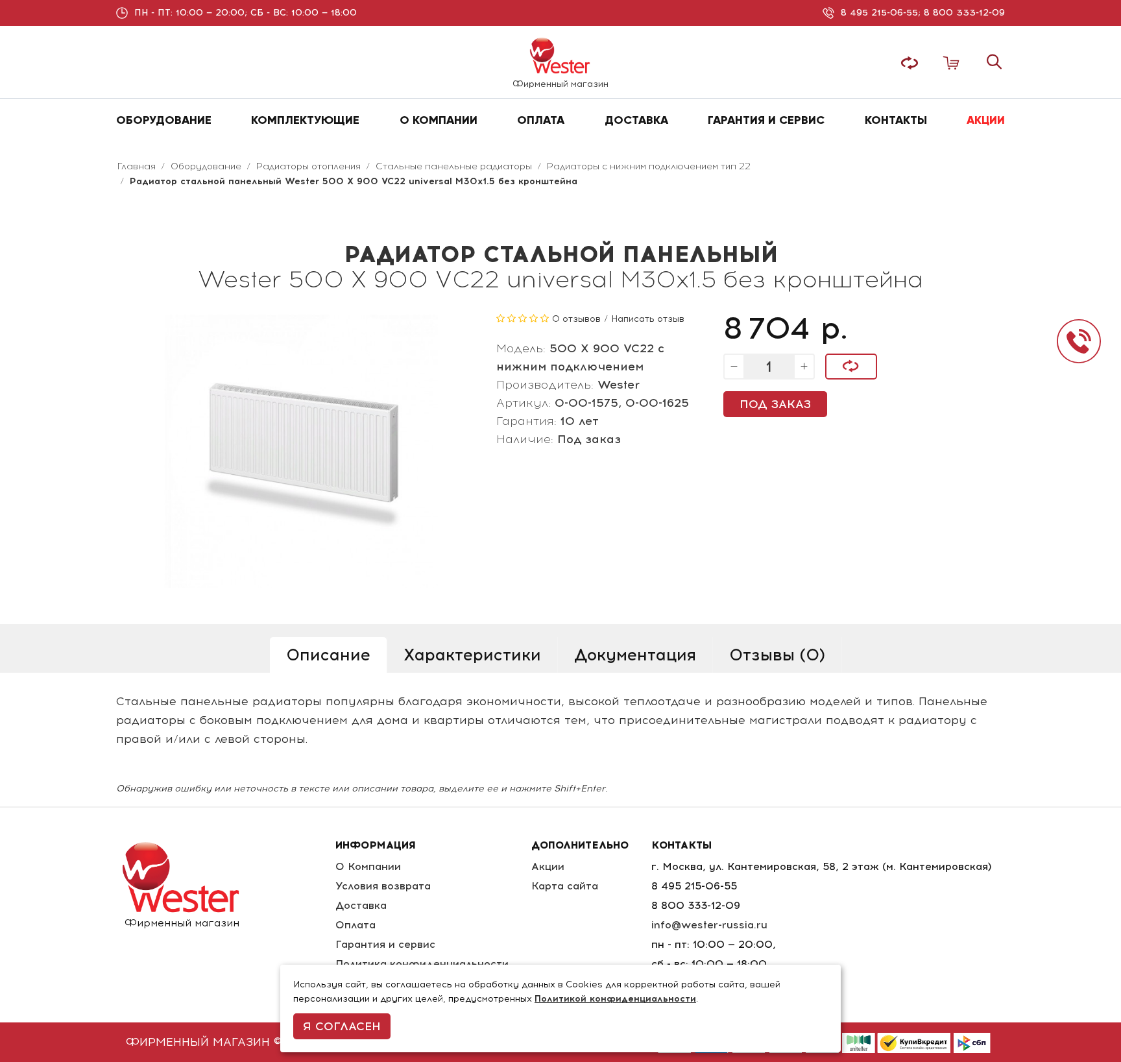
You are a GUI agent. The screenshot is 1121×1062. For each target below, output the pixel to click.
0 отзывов (576, 318)
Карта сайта (564, 886)
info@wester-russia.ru (709, 925)
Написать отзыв (647, 318)
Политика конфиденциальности (422, 964)
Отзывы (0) (777, 654)
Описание (328, 654)
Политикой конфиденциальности (615, 998)
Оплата (355, 925)
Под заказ (775, 404)
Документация (635, 654)
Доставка (361, 905)
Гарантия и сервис (385, 944)
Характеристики (472, 654)
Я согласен (342, 1026)
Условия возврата (383, 886)
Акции (547, 866)
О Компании (368, 866)
